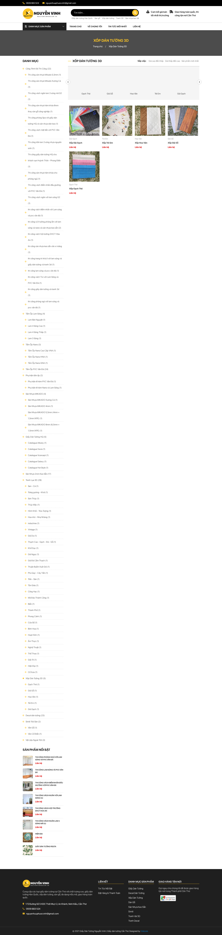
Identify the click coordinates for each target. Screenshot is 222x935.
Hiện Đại (33, 666)
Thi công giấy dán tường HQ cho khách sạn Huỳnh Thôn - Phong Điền (44, 160)
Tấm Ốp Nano (33, 344)
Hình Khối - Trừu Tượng (39, 511)
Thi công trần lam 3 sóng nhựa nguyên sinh (44, 145)
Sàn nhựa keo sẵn (132, 18)
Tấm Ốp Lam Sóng (35, 313)
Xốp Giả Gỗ (173, 143)
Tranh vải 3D (134, 916)
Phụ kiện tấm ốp (34, 375)
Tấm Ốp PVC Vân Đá (37, 369)
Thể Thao (33, 653)
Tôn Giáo (33, 585)
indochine (33, 523)
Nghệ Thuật (34, 647)
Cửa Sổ (32, 622)
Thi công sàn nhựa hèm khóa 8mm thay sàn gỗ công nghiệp (43, 108)
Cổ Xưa (32, 672)
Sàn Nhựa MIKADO (36, 394)
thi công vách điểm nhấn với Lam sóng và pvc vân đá (45, 212)
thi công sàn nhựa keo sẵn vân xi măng (45, 249)
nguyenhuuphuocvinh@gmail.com (60, 3)
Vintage (33, 529)
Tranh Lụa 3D (34, 480)
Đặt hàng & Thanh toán (109, 893)
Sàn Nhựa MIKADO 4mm (40, 406)
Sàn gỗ (97, 18)
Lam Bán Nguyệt (36, 320)
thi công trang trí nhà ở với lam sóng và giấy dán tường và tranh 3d (45, 261)
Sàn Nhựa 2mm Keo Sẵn (38, 474)
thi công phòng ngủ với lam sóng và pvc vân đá (43, 304)
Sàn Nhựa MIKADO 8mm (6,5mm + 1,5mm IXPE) (43, 427)
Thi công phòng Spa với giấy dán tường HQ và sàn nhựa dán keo (43, 120)
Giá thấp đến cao (172, 61)
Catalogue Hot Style (38, 467)
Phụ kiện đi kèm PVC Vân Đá (42, 381)
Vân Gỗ (32, 727)
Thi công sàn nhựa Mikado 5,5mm (44, 75)
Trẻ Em (32, 703)
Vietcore (143, 931)
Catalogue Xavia (36, 449)
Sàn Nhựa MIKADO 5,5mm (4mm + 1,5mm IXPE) (43, 415)
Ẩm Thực (33, 641)
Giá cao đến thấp (156, 61)
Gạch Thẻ (34, 684)
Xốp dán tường (108, 18)
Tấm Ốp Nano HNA (38, 357)
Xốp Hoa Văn (141, 143)
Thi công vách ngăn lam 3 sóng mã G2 (45, 96)
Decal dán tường (35, 715)
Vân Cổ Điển (35, 734)
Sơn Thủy (33, 498)
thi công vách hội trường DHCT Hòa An (44, 237)
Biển (31, 604)
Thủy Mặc (34, 504)
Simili (130, 911)
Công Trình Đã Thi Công (38, 68)
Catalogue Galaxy (37, 461)
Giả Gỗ (32, 690)
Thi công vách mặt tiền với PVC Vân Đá (43, 133)
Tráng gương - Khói (38, 492)
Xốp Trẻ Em (107, 143)
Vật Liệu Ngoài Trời (35, 740)
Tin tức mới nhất (117, 26)
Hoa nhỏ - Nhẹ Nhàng (39, 517)
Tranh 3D (119, 18)
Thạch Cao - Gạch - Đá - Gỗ (42, 542)
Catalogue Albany (37, 443)
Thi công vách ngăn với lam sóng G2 (44, 200)
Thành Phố (34, 610)
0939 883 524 (32, 3)
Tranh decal (133, 920)
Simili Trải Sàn (33, 721)
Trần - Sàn (34, 579)
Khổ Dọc (33, 548)
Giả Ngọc (33, 554)
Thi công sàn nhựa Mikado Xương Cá (44, 84)
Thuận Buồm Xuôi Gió (39, 567)
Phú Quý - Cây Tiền (38, 573)
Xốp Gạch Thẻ (76, 188)
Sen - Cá (33, 486)
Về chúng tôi (95, 26)
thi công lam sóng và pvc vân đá (43, 271)
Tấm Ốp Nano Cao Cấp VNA (42, 350)
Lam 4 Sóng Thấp (37, 332)
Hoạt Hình (34, 635)
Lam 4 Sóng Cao (36, 326)
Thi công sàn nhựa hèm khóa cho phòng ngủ (42, 176)
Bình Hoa (33, 629)
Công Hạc (34, 591)
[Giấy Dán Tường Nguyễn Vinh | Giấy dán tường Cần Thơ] (41, 13)
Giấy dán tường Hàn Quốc (82, 18)
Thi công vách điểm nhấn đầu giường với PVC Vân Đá (44, 188)
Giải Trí (32, 660)
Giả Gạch (33, 709)
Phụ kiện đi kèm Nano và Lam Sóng (45, 387)
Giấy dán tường (135, 888)
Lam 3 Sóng (34, 338)
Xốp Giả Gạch (75, 143)
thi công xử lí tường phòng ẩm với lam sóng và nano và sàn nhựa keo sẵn (44, 225)
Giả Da (32, 536)
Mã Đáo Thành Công (38, 598)
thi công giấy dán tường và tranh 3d (43, 292)
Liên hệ (137, 26)
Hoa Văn (33, 697)
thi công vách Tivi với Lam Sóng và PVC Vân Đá (43, 280)
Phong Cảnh (35, 616)
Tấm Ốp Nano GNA (38, 363)
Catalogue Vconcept (38, 455)
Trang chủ (75, 26)
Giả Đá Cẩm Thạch (38, 560)
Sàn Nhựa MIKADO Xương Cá (43, 400)
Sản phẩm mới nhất (190, 61)
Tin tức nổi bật (105, 888)
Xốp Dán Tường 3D (36, 678)
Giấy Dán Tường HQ (36, 437)
